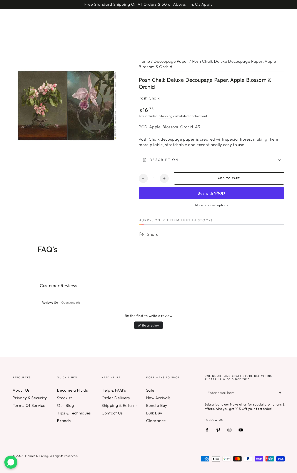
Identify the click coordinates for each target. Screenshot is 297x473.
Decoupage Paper (171, 61)
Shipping (165, 116)
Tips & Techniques (74, 413)
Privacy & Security (30, 397)
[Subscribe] (281, 392)
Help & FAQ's (114, 390)
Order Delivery (116, 397)
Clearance (156, 420)
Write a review (148, 325)
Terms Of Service (29, 405)
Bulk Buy (154, 413)
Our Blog (65, 405)
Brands (64, 420)
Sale (150, 390)
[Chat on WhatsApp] (10, 462)
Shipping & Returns (119, 405)
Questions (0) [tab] (70, 302)
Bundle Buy (156, 405)
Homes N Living (36, 456)
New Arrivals (158, 397)
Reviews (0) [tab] (50, 302)
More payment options (211, 205)
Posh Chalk (149, 98)
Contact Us (112, 413)
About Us (21, 390)
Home (144, 61)
